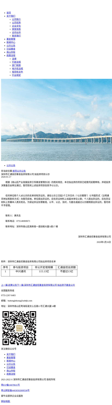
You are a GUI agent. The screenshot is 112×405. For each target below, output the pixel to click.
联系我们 (16, 36)
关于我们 (11, 16)
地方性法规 (17, 68)
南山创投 (11, 52)
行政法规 (16, 62)
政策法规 (11, 55)
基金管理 (11, 39)
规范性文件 (17, 72)
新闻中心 (11, 42)
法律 (14, 59)
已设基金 (11, 49)
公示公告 (11, 45)
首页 (9, 13)
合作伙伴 (16, 32)
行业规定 (16, 75)
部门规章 (16, 65)
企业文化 (16, 26)
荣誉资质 (16, 29)
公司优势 (16, 22)
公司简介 (16, 19)
